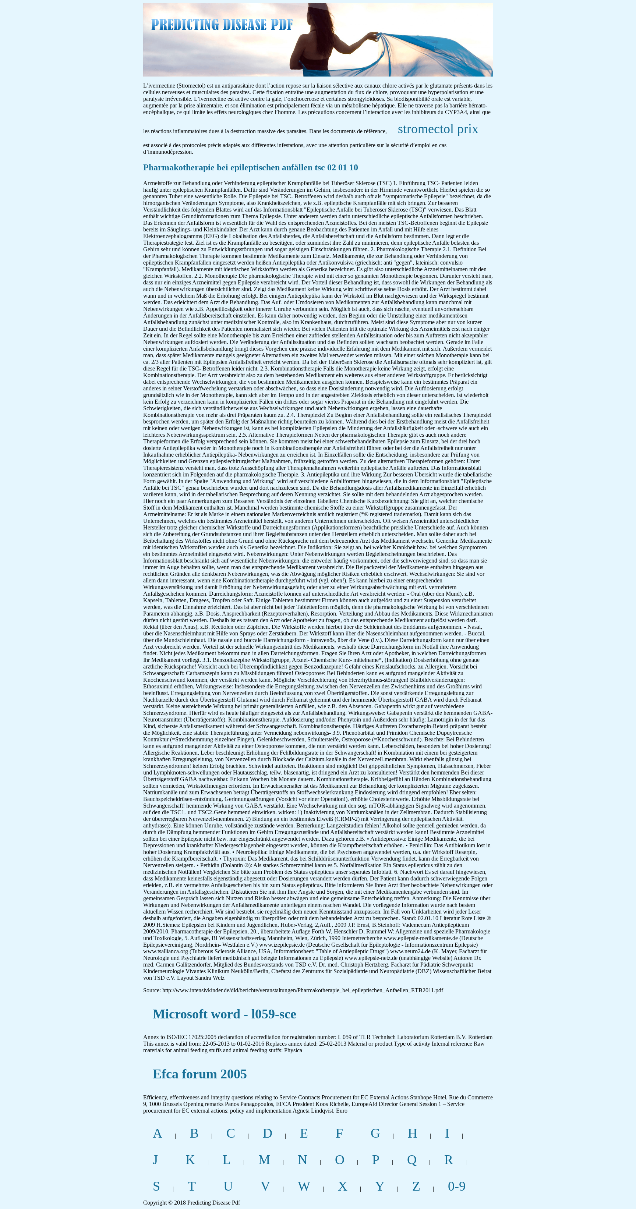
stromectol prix (438, 128)
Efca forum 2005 (200, 1074)
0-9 (457, 1186)
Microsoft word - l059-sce (224, 1014)
